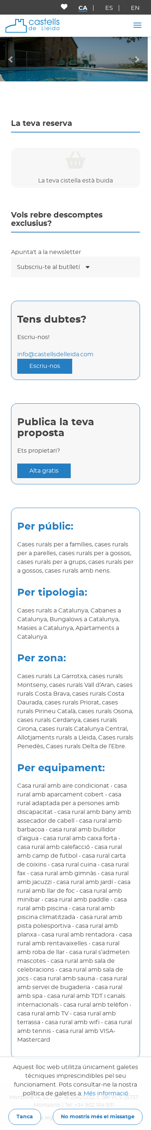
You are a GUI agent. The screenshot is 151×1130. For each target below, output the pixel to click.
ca (82, 8)
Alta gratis (44, 471)
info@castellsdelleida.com (55, 354)
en (135, 8)
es (109, 8)
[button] (11, 58)
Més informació (106, 1093)
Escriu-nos (44, 366)
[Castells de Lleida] (32, 25)
